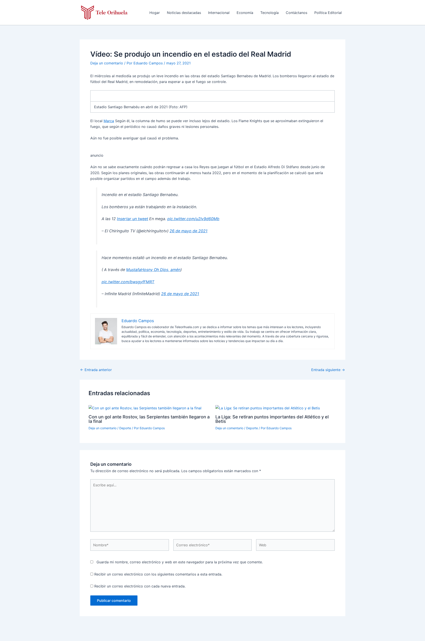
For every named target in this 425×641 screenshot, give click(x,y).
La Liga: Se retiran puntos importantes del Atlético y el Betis (272, 419)
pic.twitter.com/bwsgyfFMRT (128, 281)
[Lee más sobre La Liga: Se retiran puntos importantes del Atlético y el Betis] (267, 408)
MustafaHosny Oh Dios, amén (153, 269)
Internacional (219, 12)
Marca (109, 121)
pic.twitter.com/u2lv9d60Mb (193, 218)
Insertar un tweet (132, 218)
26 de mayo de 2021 (188, 231)
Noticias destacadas (184, 12)
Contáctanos (296, 12)
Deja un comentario (106, 63)
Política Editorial (328, 12)
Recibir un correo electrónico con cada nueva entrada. (139, 586)
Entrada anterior (96, 370)
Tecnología (269, 12)
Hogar (154, 12)
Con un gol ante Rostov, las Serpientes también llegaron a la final (149, 419)
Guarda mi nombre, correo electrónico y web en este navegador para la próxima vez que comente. (180, 562)
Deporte (125, 428)
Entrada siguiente (328, 370)
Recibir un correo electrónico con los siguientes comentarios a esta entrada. (158, 574)
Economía (245, 12)
